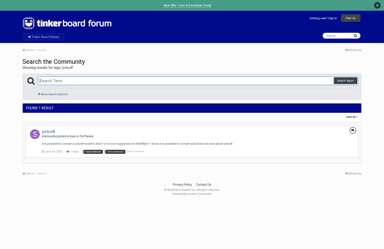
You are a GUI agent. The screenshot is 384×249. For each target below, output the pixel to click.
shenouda (49, 136)
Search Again (345, 80)
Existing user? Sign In (323, 18)
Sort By (351, 117)
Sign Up (351, 18)
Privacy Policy (182, 184)
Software (86, 136)
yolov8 (48, 131)
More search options (54, 94)
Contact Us (203, 184)
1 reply (73, 151)
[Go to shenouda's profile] (35, 134)
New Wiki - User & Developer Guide (187, 5)
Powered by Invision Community (192, 193)
